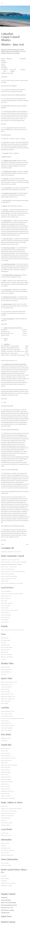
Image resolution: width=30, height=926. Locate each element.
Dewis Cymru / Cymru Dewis (9, 566)
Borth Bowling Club (7, 694)
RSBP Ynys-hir (5, 784)
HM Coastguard (5, 605)
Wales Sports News (6, 647)
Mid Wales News (5, 640)
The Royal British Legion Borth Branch (12, 718)
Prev (3, 544)
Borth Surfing (5, 689)
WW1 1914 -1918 (5, 852)
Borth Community (6, 755)
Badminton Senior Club (8, 696)
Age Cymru (4, 600)
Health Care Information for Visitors (12, 583)
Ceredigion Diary (6, 779)
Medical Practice (6, 596)
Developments (5, 878)
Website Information (7, 855)
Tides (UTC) (4, 674)
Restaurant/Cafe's (6, 760)
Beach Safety (5, 581)
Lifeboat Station (6, 738)
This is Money (5, 863)
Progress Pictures (6, 885)
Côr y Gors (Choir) (6, 713)
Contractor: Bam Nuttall (8, 883)
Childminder (4, 619)
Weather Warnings (6, 669)
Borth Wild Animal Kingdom (9, 765)
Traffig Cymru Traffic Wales (9, 610)
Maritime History (6, 848)
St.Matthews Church (7, 716)
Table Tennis (4, 703)
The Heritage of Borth (7, 850)
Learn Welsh (4, 833)
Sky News (3, 642)
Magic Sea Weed (5, 691)
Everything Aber (6, 772)
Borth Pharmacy (6, 598)
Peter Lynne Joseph (6, 822)
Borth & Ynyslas (6, 748)
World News (4, 637)
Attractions (4, 750)
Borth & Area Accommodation (8, 902)
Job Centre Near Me (6, 603)
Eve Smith (4, 820)
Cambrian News (5, 645)
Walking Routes (5, 788)
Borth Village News (7, 656)
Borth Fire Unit (5, 617)
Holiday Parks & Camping (7, 910)
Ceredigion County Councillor (10, 559)
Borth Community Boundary (9, 576)
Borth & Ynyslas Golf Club (9, 682)
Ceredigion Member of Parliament (11, 551)
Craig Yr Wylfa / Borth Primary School (12, 630)
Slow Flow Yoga (6, 701)
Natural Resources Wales (8, 578)
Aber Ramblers (5, 793)
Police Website (5, 612)
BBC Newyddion (5, 649)
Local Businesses (6, 591)
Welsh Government (6, 654)
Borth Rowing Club (6, 684)
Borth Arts (4, 806)
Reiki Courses (5, 720)
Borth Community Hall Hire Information (13, 571)
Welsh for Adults (6, 835)
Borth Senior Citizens (7, 725)
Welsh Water (5, 607)
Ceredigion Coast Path (7, 791)
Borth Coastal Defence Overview (9, 905)
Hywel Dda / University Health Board (12, 593)
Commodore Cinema (6, 781)
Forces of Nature (6, 686)
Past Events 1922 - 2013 (7, 907)
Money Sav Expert (6, 865)
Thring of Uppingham (7, 815)
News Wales (4, 652)
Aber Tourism (5, 774)
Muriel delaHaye (6, 818)
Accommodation (5, 753)
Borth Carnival (5, 769)
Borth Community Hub (7, 711)
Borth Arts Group (6, 730)
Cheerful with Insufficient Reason (11, 808)
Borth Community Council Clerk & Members (13, 562)
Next (27, 544)
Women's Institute (6, 723)
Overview (3, 876)
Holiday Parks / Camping (8, 758)
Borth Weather (5, 667)
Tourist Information (6, 900)
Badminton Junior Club (8, 698)
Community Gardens (7, 728)
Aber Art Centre (5, 777)
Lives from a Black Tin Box (9, 811)
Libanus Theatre (5, 795)
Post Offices (4, 622)
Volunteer (4, 740)
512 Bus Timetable (6, 615)
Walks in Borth (5, 786)
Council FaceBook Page (8, 569)
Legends (3, 845)
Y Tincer (3, 659)
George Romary (5, 825)
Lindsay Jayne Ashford (7, 813)
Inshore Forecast (6, 671)
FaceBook (4, 880)
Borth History (5, 843)
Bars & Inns (4, 762)
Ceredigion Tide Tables (7, 573)
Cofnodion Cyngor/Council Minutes (11, 564)
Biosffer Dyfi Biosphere (8, 798)
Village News (4, 897)
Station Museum (5, 767)
